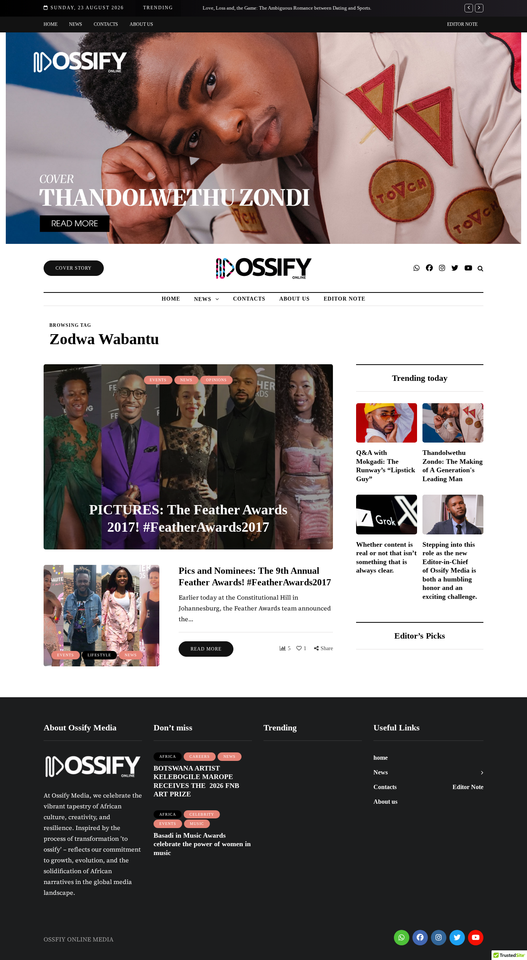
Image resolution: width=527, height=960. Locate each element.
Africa (167, 756)
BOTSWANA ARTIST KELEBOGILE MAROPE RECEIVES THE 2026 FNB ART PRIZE (196, 781)
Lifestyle (99, 655)
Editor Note (462, 24)
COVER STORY (74, 268)
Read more (206, 649)
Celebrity (201, 814)
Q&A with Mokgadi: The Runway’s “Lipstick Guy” (385, 466)
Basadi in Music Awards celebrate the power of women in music (202, 844)
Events (158, 380)
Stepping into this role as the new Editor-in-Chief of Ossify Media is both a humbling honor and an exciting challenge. (449, 570)
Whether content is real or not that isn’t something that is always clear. (386, 558)
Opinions (216, 380)
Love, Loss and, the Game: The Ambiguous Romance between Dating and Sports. (277, 8)
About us (141, 24)
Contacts (106, 24)
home (50, 24)
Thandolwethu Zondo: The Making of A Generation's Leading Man (452, 466)
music (197, 823)
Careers (199, 756)
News (75, 24)
